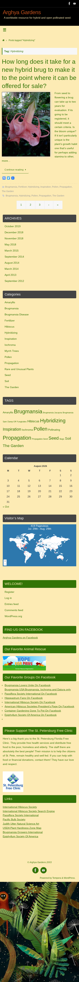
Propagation (66, 187)
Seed (8, 375)
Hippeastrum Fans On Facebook (24, 698)
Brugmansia (11, 187)
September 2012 (14, 281)
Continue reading (14, 169)
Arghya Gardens (22, 12)
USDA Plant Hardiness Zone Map (22, 828)
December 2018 (14, 232)
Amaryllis (10, 302)
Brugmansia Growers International (23, 832)
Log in (8, 598)
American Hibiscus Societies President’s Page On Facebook (39, 706)
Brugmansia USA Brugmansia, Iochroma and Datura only (38, 689)
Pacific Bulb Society (14, 819)
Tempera (56, 878)
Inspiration (45, 187)
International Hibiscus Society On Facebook (30, 702)
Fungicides (22, 421)
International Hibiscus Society (20, 807)
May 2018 (10, 244)
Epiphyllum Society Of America (20, 836)
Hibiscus (9, 326)
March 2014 (12, 269)
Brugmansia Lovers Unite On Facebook (28, 685)
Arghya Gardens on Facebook (20, 637)
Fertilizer (22, 187)
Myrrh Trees (12, 351)
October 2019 (13, 226)
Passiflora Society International (21, 815)
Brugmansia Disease (17, 314)
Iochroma (10, 345)
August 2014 (12, 262)
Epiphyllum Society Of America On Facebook (31, 715)
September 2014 (14, 256)
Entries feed (12, 604)
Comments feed (14, 610)
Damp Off (12, 421)
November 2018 (14, 238)
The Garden (8, 191)
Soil (7, 381)
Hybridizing (33, 187)
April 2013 (10, 275)
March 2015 (12, 250)
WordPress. (69, 878)
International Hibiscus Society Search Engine (29, 811)
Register (9, 592)
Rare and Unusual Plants (19, 369)
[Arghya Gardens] (69, 3)
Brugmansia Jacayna (52, 412)
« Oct (6, 506)
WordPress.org (13, 616)
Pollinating (54, 429)
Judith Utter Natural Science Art (21, 823)
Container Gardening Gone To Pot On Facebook (33, 710)
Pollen (55, 187)
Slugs (61, 439)
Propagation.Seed (40, 439)
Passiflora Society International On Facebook (31, 693)
